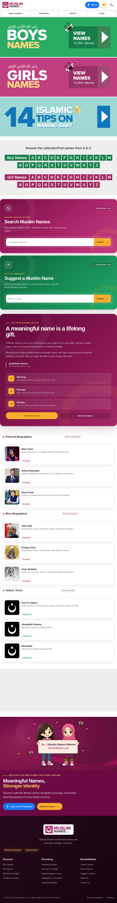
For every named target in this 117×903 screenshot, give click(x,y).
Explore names (50, 806)
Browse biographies (72, 437)
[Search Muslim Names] (111, 5)
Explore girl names (85, 416)
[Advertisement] (58, 690)
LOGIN (101, 13)
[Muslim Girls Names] (58, 96)
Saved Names (86, 869)
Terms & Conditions (95, 898)
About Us (84, 878)
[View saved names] (104, 5)
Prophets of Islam (11, 878)
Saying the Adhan (49, 882)
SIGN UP (72, 13)
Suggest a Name (87, 873)
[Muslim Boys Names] (58, 56)
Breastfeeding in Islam (52, 873)
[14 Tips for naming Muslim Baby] (58, 135)
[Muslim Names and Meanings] (13, 5)
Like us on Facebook (21, 806)
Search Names (87, 864)
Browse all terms (68, 590)
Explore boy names (31, 416)
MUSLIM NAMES (15, 13)
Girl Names (17, 177)
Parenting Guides (49, 864)
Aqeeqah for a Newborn (52, 878)
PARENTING (44, 13)
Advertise (110, 898)
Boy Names (17, 158)
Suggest (102, 298)
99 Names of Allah (11, 873)
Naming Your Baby (50, 869)
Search (102, 241)
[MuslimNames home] (58, 829)
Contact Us (85, 882)
